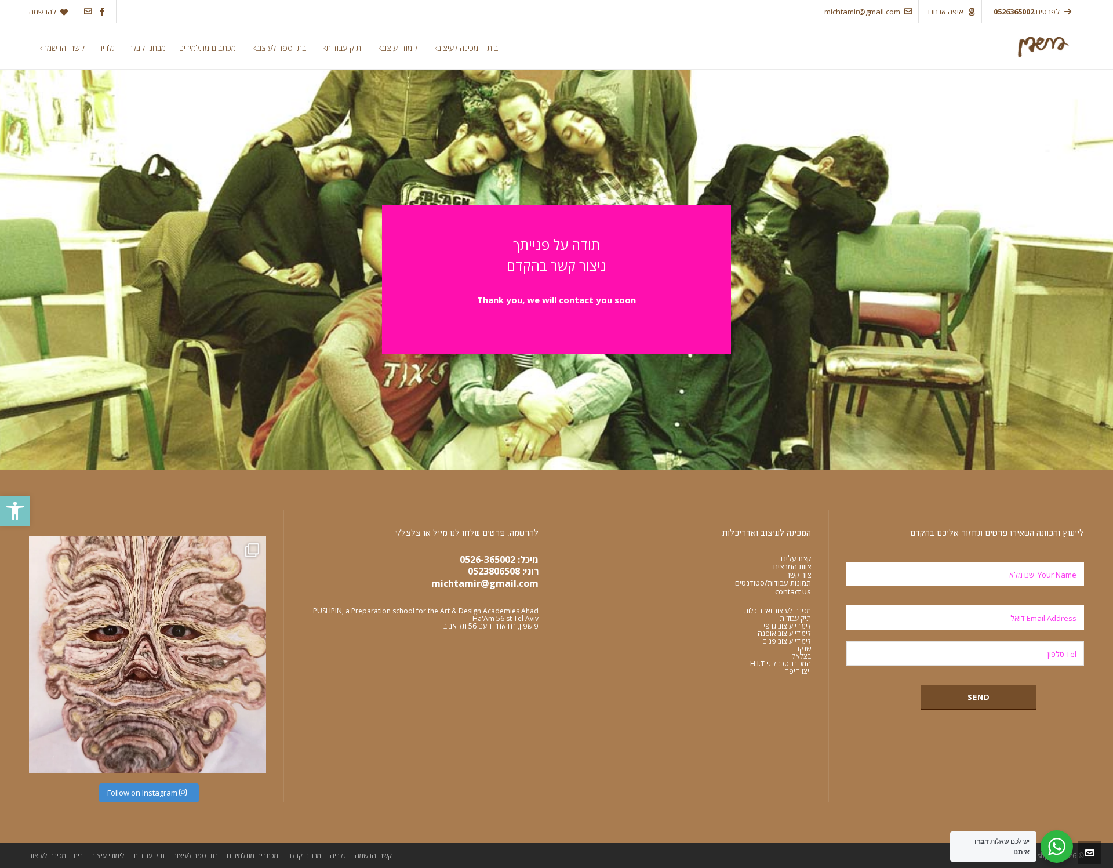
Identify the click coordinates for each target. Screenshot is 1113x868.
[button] (15, 511)
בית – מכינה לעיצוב (56, 855)
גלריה (338, 855)
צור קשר (798, 574)
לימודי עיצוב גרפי (787, 626)
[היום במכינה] (147, 654)
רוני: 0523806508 (503, 571)
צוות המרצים (792, 566)
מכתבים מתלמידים (252, 855)
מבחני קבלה (304, 855)
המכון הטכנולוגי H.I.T (780, 664)
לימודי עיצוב (108, 855)
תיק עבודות (795, 618)
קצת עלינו (796, 558)
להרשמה (42, 11)
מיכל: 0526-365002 (499, 559)
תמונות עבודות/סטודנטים (773, 583)
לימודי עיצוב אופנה (784, 633)
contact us (793, 591)
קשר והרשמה (373, 855)
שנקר (803, 648)
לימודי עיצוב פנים (786, 641)
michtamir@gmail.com (862, 11)
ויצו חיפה (797, 671)
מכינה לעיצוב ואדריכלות (777, 611)
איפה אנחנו (945, 11)
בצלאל (801, 656)
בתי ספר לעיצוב (195, 855)
